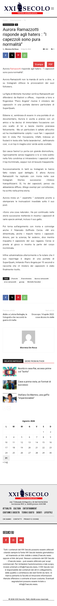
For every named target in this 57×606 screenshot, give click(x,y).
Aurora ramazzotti (42, 278)
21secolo (14, 278)
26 (22, 452)
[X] (12, 55)
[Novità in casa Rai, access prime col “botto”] (10, 371)
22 (43, 447)
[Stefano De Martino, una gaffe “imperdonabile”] (10, 398)
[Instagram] (13, 540)
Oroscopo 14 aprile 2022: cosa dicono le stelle (43, 315)
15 (43, 442)
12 (22, 442)
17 (6, 447)
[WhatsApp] (24, 55)
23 (50, 447)
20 (29, 447)
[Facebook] (5, 55)
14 (37, 442)
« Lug (5, 462)
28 (37, 452)
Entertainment (15, 20)
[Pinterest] (18, 55)
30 (50, 452)
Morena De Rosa (12, 49)
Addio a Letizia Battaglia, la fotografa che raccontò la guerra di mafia (15, 317)
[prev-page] (4, 408)
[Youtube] (21, 540)
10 (6, 442)
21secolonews (26, 278)
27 (29, 452)
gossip (21, 282)
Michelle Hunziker (34, 282)
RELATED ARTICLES (13, 361)
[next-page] (9, 408)
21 (37, 447)
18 (14, 447)
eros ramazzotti (10, 282)
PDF (51, 64)
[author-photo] (28, 344)
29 (43, 452)
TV (25, 20)
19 (22, 447)
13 (29, 442)
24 (6, 452)
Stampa (39, 64)
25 (14, 452)
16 (50, 442)
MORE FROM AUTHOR (34, 361)
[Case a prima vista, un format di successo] (10, 385)
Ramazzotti (15, 68)
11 (14, 442)
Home (5, 20)
